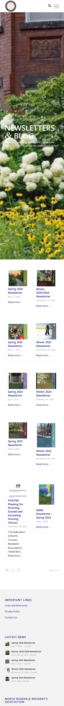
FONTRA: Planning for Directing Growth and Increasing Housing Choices (15, 511)
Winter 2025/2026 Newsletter (43, 292)
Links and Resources (16, 605)
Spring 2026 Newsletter (15, 290)
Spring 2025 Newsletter (15, 344)
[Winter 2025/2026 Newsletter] (46, 278)
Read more (14, 302)
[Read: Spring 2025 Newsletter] (7, 661)
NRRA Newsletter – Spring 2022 (44, 513)
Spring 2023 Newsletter (15, 443)
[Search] (48, 6)
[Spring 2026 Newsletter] (18, 278)
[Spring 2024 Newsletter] (18, 381)
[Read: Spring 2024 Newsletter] (7, 679)
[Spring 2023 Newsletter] (18, 430)
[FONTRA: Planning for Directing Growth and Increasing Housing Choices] (18, 490)
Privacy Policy (12, 611)
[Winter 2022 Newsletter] (46, 435)
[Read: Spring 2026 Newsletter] (7, 644)
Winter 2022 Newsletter (43, 452)
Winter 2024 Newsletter (43, 393)
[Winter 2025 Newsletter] (46, 331)
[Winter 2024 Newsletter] (46, 381)
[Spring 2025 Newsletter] (18, 331)
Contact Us (11, 617)
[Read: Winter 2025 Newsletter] (7, 670)
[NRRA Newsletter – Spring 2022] (46, 494)
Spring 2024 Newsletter (15, 393)
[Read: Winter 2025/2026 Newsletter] (7, 652)
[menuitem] (48, 6)
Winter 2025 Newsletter (43, 344)
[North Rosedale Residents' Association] (26, 6)
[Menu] (55, 6)
